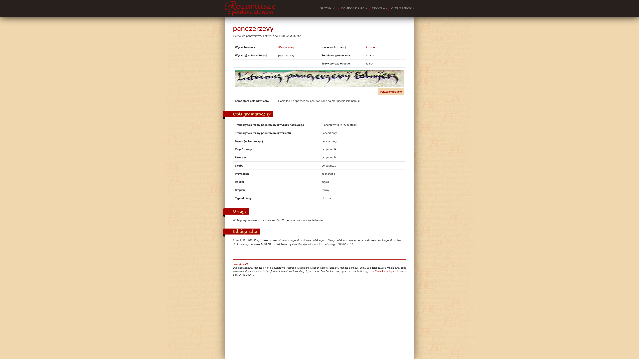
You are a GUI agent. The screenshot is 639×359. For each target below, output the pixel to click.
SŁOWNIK (327, 8)
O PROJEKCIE (401, 8)
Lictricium (371, 47)
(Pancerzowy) (287, 47)
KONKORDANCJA (354, 8)
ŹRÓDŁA (378, 8)
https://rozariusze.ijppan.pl (383, 271)
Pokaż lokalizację (391, 91)
